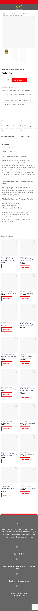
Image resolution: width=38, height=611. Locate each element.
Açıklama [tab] (5, 144)
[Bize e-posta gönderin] (19, 1)
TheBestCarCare (20, 14)
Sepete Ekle (19, 80)
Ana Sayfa (7, 14)
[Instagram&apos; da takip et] (16, 1)
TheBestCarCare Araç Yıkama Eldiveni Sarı (26, 324)
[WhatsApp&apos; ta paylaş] (3, 109)
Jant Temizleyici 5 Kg (7, 324)
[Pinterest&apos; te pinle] (12, 109)
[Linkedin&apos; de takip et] (23, 1)
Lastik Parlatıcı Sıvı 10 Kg (8, 293)
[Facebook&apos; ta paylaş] (5, 109)
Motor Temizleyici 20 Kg (27, 454)
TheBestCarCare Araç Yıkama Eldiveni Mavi (26, 357)
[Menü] (2, 7)
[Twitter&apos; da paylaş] (8, 109)
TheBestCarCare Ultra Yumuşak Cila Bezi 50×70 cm (8, 488)
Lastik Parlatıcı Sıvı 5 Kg (8, 389)
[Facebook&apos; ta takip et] (14, 1)
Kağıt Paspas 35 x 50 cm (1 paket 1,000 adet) (9, 454)
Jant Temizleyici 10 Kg (26, 293)
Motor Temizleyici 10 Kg (8, 423)
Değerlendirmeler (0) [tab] (9, 148)
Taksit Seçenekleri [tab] (8, 151)
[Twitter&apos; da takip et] (18, 1)
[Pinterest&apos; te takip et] (21, 1)
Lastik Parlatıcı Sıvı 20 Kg (27, 423)
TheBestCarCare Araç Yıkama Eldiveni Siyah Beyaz (26, 260)
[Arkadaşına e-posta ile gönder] (10, 109)
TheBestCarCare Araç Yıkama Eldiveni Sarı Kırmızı (28, 487)
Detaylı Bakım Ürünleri (12, 15)
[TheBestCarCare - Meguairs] (19, 7)
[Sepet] (36, 7)
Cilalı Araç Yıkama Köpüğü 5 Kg (9, 357)
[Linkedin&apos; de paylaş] (14, 109)
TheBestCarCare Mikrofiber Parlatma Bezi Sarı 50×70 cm (28, 390)
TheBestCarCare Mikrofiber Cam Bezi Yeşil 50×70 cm (9, 259)
